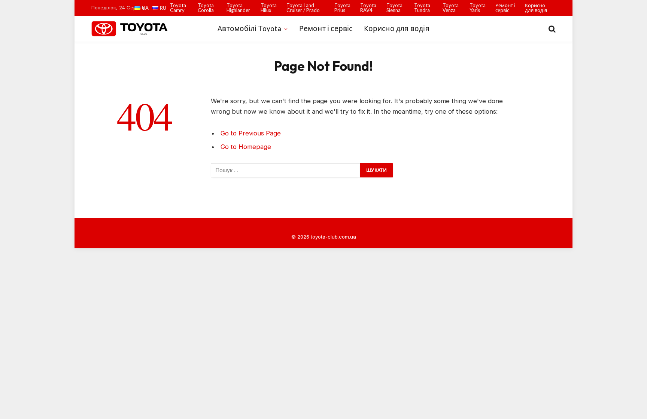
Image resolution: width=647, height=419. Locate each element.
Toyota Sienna (394, 7)
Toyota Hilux (269, 7)
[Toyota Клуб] (130, 28)
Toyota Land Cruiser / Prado (303, 7)
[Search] (551, 28)
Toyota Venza (451, 7)
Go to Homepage (246, 146)
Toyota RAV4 (368, 7)
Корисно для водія (536, 7)
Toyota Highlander (238, 7)
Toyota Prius (342, 7)
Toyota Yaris (478, 7)
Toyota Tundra (422, 7)
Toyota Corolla (206, 7)
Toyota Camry (178, 7)
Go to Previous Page (251, 133)
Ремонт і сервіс (505, 7)
